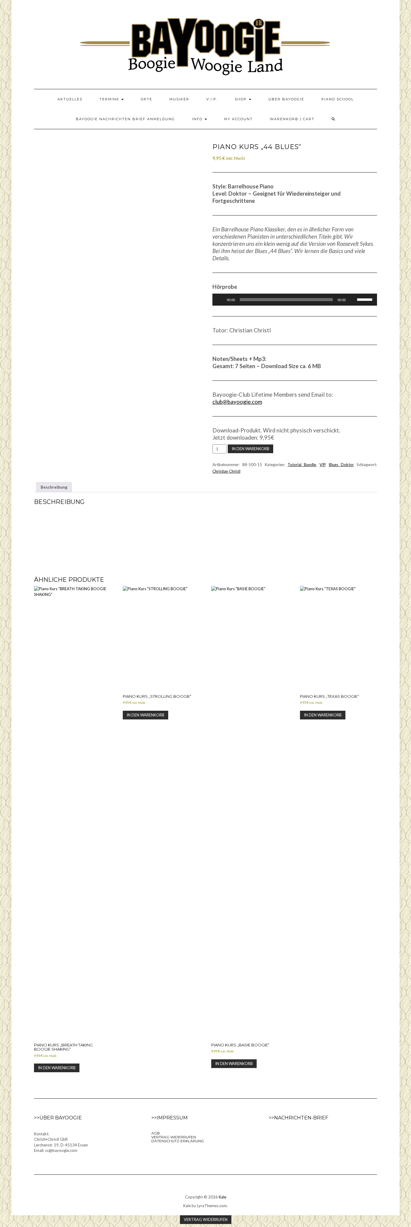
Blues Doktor (341, 464)
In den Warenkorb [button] (57, 1067)
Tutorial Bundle (302, 464)
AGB (155, 1133)
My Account (238, 119)
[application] (294, 300)
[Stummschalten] (352, 300)
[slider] (365, 299)
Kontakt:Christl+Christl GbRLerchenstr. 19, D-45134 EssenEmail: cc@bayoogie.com (61, 1142)
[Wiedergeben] (220, 300)
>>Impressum (169, 1118)
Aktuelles (69, 99)
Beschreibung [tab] (54, 487)
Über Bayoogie (286, 99)
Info (198, 119)
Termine (110, 99)
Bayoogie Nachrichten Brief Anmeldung (125, 119)
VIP (322, 464)
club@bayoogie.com (237, 401)
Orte (146, 99)
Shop (241, 99)
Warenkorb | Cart (292, 119)
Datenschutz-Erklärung (177, 1141)
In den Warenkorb (250, 448)
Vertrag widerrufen (205, 1219)
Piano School (337, 99)
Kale (222, 1197)
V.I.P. (212, 99)
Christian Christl (226, 471)
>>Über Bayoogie (58, 1118)
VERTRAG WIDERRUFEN (173, 1137)
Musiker (179, 99)
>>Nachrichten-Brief (298, 1118)
